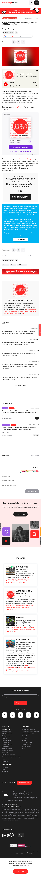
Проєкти (5, 726)
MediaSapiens (6, 732)
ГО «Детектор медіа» (9, 755)
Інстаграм (5, 774)
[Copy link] (23, 42)
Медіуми (20, 617)
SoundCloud (32, 311)
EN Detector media (8, 750)
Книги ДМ (25, 736)
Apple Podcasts (31, 309)
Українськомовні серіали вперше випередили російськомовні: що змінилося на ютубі (18, 343)
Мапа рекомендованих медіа (11, 757)
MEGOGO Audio (13, 311)
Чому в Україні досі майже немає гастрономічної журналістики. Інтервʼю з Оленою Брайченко (19, 332)
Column (12, 408)
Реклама (24, 738)
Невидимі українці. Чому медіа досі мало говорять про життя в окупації (19, 378)
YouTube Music (8, 313)
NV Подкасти (23, 311)
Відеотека (5, 746)
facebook (5, 767)
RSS (22, 313)
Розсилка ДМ (26, 746)
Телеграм (5, 772)
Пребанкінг (5, 738)
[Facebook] (14, 42)
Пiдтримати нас (24, 783)
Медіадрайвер (7, 740)
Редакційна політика (28, 730)
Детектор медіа (13, 29)
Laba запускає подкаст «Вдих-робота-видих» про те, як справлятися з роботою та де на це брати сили (19, 428)
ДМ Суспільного (7, 734)
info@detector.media (10, 804)
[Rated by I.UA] (28, 846)
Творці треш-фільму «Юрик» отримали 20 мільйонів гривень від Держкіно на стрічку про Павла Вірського (18, 411)
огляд (13, 265)
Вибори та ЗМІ (7, 748)
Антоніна (5, 408)
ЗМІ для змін (6, 736)
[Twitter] (18, 42)
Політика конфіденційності (30, 732)
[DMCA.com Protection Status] (13, 846)
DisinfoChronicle (7, 744)
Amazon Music (25, 581)
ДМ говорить (22, 265)
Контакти (25, 740)
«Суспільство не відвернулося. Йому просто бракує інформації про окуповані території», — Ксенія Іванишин (20, 366)
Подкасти (5, 322)
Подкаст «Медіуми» (26, 159)
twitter (4, 770)
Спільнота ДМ (20, 514)
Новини (14, 425)
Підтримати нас (27, 742)
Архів (23, 748)
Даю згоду (20, 871)
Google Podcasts (23, 667)
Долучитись (20, 239)
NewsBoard (5, 742)
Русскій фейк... (23, 640)
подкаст (6, 265)
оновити (35, 467)
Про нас (25, 726)
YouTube (16, 313)
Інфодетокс (22, 567)
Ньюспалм (5, 759)
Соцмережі (7, 764)
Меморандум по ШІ (28, 734)
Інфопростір (6, 425)
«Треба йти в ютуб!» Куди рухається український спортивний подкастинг (18, 354)
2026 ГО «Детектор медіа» (12, 806)
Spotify (6, 311)
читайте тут (19, 107)
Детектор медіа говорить (10, 18)
